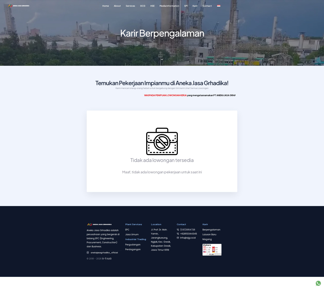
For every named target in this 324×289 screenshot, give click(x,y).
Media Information (169, 5)
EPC (127, 229)
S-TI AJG (107, 258)
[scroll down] (162, 59)
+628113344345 (188, 233)
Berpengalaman (211, 229)
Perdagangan (133, 249)
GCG (142, 5)
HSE (152, 5)
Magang (207, 239)
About (117, 5)
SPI (186, 5)
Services (130, 5)
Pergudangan (132, 244)
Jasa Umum (132, 234)
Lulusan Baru (209, 234)
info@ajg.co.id (188, 237)
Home (105, 5)
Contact (207, 5)
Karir (195, 5)
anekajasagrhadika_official (104, 252)
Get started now (2, 133)
